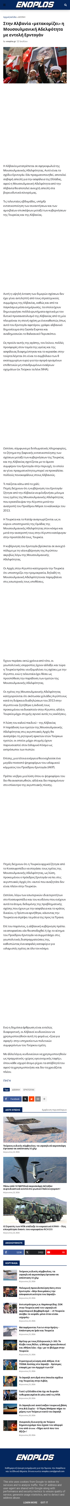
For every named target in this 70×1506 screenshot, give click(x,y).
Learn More (30, 1502)
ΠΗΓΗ (7, 1080)
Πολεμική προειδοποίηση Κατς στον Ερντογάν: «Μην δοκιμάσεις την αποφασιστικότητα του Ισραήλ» (40, 1291)
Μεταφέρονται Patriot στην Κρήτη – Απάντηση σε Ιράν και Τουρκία (39, 1329)
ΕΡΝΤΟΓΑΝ (28, 1089)
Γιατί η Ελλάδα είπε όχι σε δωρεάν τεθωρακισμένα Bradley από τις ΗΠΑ (39, 1393)
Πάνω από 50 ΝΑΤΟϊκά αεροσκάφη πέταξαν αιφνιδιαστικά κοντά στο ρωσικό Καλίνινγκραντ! (31, 1187)
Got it (44, 1502)
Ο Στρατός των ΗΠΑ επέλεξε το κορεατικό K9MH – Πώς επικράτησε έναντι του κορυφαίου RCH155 (34, 1227)
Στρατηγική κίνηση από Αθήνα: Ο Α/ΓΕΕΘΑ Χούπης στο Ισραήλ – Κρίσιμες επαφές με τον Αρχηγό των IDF (40, 1364)
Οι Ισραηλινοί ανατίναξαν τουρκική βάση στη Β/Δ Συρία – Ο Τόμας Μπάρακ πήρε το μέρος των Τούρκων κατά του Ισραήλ (43, 1408)
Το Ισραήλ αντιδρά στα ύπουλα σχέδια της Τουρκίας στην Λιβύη (41, 1379)
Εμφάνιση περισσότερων (54, 1109)
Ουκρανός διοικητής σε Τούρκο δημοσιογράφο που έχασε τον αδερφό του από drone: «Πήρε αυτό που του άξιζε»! (41, 1426)
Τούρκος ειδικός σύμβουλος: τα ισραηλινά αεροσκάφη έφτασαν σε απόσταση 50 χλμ (34, 1147)
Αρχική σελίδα (9, 17)
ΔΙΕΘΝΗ (21, 17)
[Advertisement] (35, 124)
